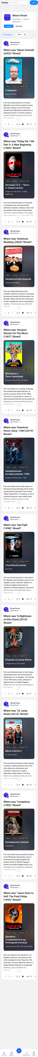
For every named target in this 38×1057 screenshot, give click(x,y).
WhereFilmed (15, 42)
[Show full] (19, 118)
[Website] (24, 34)
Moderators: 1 (17, 22)
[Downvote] (12, 124)
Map (19, 34)
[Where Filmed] (8, 45)
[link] (18, 124)
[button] (4, 2)
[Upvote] (5, 124)
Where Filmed (14, 44)
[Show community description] (19, 30)
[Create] (19, 1051)
